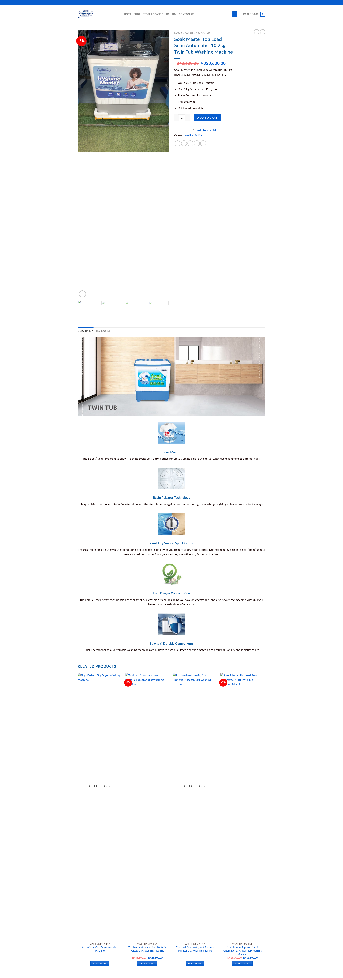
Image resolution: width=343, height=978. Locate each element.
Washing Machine (197, 33)
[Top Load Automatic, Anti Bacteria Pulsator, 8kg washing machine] (147, 807)
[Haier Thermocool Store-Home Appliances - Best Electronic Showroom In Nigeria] (95, 14)
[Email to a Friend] (190, 143)
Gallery (171, 14)
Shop (137, 14)
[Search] (120, 14)
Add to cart (207, 117)
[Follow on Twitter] (260, 2)
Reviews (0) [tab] (103, 331)
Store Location (153, 14)
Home (127, 14)
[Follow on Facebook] (253, 2)
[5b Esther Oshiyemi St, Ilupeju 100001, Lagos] (79, 2)
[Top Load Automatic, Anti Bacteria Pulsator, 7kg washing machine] (195, 807)
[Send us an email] (263, 2)
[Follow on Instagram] (257, 2)
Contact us (186, 14)
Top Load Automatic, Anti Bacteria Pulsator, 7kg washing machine (195, 949)
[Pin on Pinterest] (197, 143)
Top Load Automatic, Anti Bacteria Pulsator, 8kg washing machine (147, 949)
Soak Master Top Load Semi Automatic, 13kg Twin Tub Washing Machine (242, 950)
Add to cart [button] (147, 964)
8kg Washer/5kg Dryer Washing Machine (99, 949)
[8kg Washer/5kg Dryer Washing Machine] (100, 807)
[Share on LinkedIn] (203, 143)
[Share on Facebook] (177, 143)
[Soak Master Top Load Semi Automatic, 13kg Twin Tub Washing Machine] (242, 807)
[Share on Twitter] (184, 143)
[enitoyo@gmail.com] (86, 2)
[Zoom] (82, 293)
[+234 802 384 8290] (100, 2)
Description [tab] (86, 331)
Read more (99, 964)
